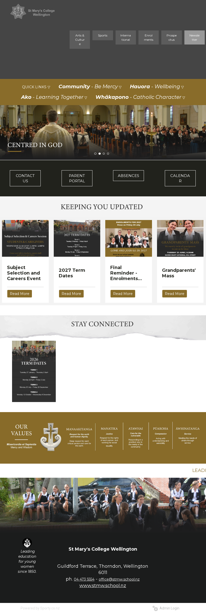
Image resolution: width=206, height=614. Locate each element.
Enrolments (148, 37)
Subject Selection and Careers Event (24, 273)
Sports (102, 35)
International (125, 37)
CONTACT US (25, 178)
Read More (19, 293)
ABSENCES (128, 175)
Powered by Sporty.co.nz (40, 608)
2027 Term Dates (72, 273)
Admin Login (168, 608)
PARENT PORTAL (77, 178)
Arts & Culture (80, 39)
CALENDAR (180, 178)
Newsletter (194, 37)
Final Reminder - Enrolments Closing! (124, 273)
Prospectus (172, 37)
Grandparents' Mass (179, 273)
